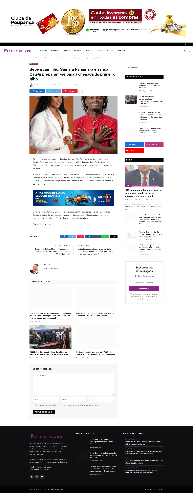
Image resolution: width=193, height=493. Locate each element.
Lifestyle (88, 50)
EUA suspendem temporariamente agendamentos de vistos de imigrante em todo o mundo (143, 193)
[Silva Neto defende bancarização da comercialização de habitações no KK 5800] (131, 99)
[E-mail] (21, 187)
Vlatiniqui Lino (130, 439)
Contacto (121, 50)
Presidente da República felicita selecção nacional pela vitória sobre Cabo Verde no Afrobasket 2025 (52, 251)
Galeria (110, 50)
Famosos (55, 50)
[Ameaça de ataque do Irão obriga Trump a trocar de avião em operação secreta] (131, 235)
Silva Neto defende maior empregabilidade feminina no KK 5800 (150, 85)
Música (67, 50)
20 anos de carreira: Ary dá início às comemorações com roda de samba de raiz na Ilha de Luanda (150, 116)
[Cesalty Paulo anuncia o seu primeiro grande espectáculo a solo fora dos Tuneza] (96, 298)
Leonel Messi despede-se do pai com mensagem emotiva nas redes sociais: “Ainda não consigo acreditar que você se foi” (151, 219)
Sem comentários (67, 85)
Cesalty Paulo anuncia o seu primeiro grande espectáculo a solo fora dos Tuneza (95, 314)
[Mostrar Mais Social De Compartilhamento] (80, 91)
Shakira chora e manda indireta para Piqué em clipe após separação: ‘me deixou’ (143, 443)
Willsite (161, 489)
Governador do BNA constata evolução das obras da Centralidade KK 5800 (150, 130)
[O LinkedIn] (21, 176)
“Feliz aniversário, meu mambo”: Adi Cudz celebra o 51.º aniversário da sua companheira (95, 353)
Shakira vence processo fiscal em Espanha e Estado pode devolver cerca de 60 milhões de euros (151, 248)
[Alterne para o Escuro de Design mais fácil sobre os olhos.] (185, 50)
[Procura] (189, 50)
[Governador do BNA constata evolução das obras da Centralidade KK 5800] (131, 131)
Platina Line (133, 67)
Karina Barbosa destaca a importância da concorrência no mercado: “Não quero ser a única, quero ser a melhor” (95, 251)
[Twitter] (21, 170)
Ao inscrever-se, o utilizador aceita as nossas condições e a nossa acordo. (144, 296)
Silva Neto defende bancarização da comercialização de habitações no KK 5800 (151, 100)
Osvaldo (39, 85)
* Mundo (129, 185)
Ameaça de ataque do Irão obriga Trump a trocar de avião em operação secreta (151, 234)
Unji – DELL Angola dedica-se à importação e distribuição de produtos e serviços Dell (141, 471)
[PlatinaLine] (17, 50)
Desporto (99, 50)
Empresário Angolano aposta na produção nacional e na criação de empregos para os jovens (144, 452)
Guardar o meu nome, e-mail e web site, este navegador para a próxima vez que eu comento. (67, 405)
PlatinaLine (42, 50)
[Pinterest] (21, 182)
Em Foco (77, 50)
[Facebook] (21, 165)
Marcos (127, 458)
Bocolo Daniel (130, 467)
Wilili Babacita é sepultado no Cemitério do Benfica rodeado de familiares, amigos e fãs (48, 353)
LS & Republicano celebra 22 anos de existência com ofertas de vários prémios (144, 462)
